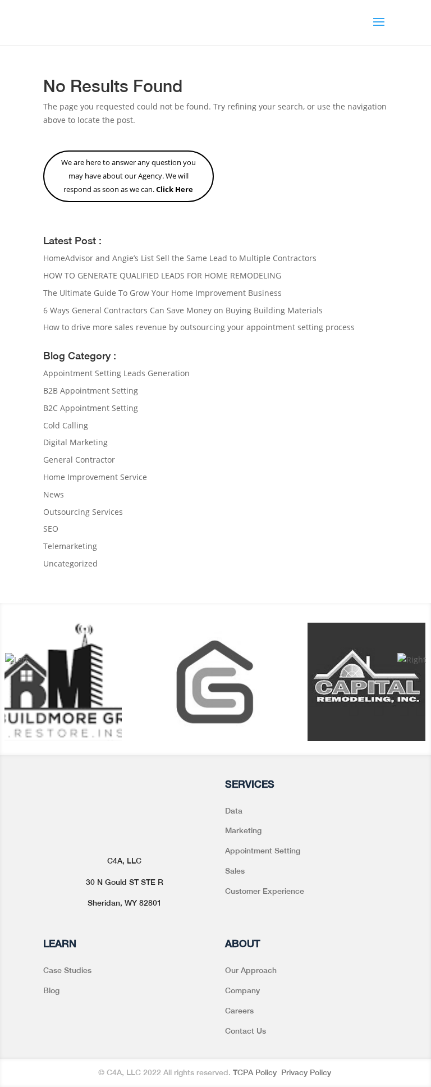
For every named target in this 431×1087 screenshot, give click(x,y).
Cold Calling (65, 425)
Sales (235, 870)
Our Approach (251, 970)
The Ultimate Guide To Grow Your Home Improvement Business (162, 292)
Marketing (243, 830)
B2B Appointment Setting (90, 390)
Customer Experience (264, 891)
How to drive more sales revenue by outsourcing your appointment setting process (199, 327)
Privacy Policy (307, 1072)
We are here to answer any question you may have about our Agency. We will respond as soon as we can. (128, 175)
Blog (51, 990)
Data (233, 810)
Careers (239, 1010)
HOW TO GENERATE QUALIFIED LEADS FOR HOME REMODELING (162, 275)
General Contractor (79, 459)
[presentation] (16, 659)
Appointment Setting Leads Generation (116, 373)
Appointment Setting (262, 850)
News (53, 494)
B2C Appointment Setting (90, 408)
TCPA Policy (256, 1072)
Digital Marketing (75, 442)
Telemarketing (70, 546)
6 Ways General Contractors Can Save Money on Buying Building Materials (183, 310)
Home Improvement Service (95, 477)
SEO (50, 528)
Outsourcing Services (83, 511)
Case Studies (67, 970)
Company (242, 990)
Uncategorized (70, 563)
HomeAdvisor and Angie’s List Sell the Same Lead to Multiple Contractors (180, 258)
